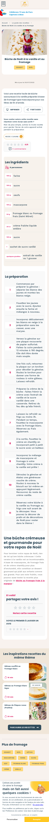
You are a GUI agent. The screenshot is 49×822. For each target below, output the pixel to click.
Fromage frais (38, 763)
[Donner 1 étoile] (15, 608)
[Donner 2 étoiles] (20, 608)
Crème (6, 769)
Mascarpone (9, 758)
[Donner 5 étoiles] (34, 608)
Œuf (5, 763)
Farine (22, 758)
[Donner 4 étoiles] (29, 608)
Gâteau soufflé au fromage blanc (12, 667)
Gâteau (30, 752)
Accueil (5, 23)
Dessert (19, 67)
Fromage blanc (19, 763)
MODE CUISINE (12, 137)
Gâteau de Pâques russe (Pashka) (15, 706)
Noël (31, 67)
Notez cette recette (24, 613)
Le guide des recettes (20, 23)
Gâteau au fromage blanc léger (15, 687)
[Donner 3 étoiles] (24, 608)
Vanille (18, 769)
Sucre (33, 758)
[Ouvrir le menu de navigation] (3, 4)
